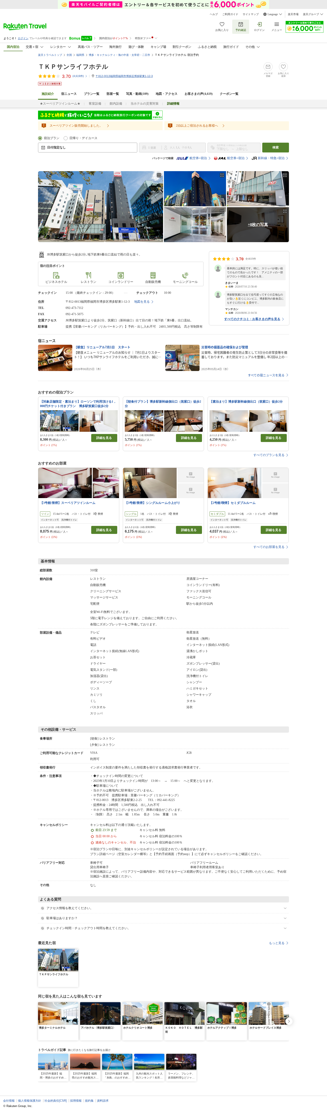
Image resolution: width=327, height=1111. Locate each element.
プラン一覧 (91, 93)
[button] (75, 951)
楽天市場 (293, 14)
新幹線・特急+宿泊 (271, 158)
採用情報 (76, 1100)
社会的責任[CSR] (55, 1100)
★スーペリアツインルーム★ (60, 103)
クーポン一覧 (229, 93)
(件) (78, 76)
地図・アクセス (167, 93)
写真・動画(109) (137, 93)
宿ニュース (69, 93)
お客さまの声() (199, 93)
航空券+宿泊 (198, 158)
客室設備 (95, 103)
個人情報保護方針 (29, 1100)
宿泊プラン (51, 138)
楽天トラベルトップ (50, 55)
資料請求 (103, 1100)
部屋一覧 (113, 93)
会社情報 (9, 1100)
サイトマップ (251, 14)
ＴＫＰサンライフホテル (73, 66)
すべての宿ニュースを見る (266, 375)
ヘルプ (214, 14)
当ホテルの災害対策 (145, 103)
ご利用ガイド (230, 14)
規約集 (89, 1100)
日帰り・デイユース (83, 138)
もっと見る (277, 943)
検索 (275, 147)
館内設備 (116, 103)
